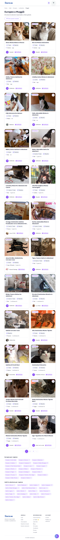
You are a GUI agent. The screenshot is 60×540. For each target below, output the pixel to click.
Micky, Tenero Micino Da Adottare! (13, 295)
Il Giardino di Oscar (40, 374)
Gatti (10, 8)
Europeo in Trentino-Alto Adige (27, 475)
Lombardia (21, 8)
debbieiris (11, 124)
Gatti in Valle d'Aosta (39, 497)
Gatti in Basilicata (22, 485)
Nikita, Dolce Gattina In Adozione (16, 149)
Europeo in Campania (25, 463)
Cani (22, 517)
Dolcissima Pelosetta (39, 365)
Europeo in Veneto (26, 478)
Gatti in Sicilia (34, 494)
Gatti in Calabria (34, 485)
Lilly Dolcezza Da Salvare (14, 113)
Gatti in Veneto (10, 500)
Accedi (47, 517)
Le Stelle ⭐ (36, 519)
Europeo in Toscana (11, 475)
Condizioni (35, 528)
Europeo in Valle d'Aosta (12, 478)
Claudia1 (11, 52)
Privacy (35, 530)
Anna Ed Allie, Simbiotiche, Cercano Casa (14, 259)
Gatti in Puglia (10, 494)
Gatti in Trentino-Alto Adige (13, 497)
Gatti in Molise (32, 491)
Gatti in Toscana (46, 494)
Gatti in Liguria (10, 491)
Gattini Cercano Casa (13, 330)
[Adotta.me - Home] (9, 2)
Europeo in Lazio (29, 466)
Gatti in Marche (21, 491)
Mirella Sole (12, 340)
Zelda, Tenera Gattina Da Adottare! (14, 78)
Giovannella (12, 374)
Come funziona (36, 517)
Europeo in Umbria (42, 475)
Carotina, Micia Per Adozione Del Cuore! (16, 186)
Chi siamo (35, 526)
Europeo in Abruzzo (24, 460)
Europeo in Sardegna (24, 472)
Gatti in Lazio (43, 488)
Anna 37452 (12, 233)
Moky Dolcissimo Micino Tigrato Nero (42, 400)
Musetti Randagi (13, 269)
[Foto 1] (15, 110)
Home (6, 8)
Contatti (35, 532)
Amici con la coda (40, 445)
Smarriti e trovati (25, 524)
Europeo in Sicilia (37, 472)
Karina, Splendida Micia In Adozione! (40, 223)
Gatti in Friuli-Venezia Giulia (29, 488)
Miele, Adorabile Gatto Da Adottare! (40, 150)
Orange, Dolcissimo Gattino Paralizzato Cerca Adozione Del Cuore (16, 224)
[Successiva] (36, 451)
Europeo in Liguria (42, 466)
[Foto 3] (44, 110)
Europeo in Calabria (11, 463)
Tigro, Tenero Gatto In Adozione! (42, 258)
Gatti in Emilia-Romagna (12, 488)
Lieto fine (35, 522)
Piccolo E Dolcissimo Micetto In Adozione (42, 295)
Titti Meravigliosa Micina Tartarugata (40, 186)
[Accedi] (48, 2)
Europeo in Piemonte (36, 469)
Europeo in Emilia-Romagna (40, 463)
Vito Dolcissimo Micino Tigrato (42, 330)
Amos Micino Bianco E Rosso (15, 42)
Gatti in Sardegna (22, 494)
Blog (34, 524)
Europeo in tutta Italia (11, 460)
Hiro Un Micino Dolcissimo (40, 42)
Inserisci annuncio (25, 526)
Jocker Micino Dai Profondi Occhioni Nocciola (14, 400)
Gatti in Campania (47, 485)
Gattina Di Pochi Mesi (13, 365)
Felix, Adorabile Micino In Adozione (40, 114)
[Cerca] (57, 536)
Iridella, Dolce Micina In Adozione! (43, 77)
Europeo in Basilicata (37, 460)
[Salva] (26, 24)
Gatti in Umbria (27, 497)
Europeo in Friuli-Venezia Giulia (13, 466)
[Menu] (53, 3)
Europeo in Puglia (11, 472)
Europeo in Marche (11, 469)
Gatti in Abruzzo (10, 485)
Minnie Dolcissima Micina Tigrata (16, 436)
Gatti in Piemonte (45, 491)
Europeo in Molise (23, 469)
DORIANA (11, 88)
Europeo (15, 8)
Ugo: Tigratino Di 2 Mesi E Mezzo (42, 436)
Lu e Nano (38, 305)
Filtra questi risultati (13, 18)
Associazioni (24, 522)
